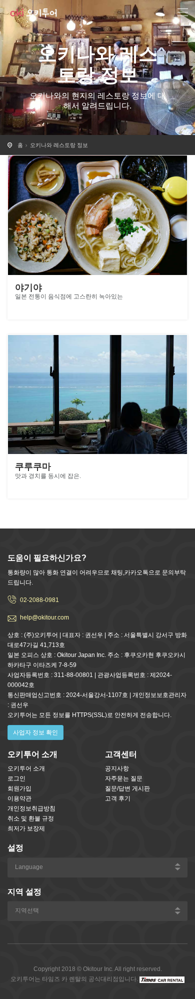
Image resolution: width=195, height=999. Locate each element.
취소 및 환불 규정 (31, 818)
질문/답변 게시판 (127, 788)
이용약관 (20, 798)
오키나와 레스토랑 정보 (59, 145)
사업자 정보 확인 (35, 732)
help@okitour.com (44, 617)
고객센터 (121, 754)
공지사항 (117, 768)
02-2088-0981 (39, 600)
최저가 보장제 (26, 828)
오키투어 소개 (26, 768)
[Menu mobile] (183, 13)
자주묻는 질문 (123, 778)
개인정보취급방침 (32, 808)
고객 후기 (117, 798)
